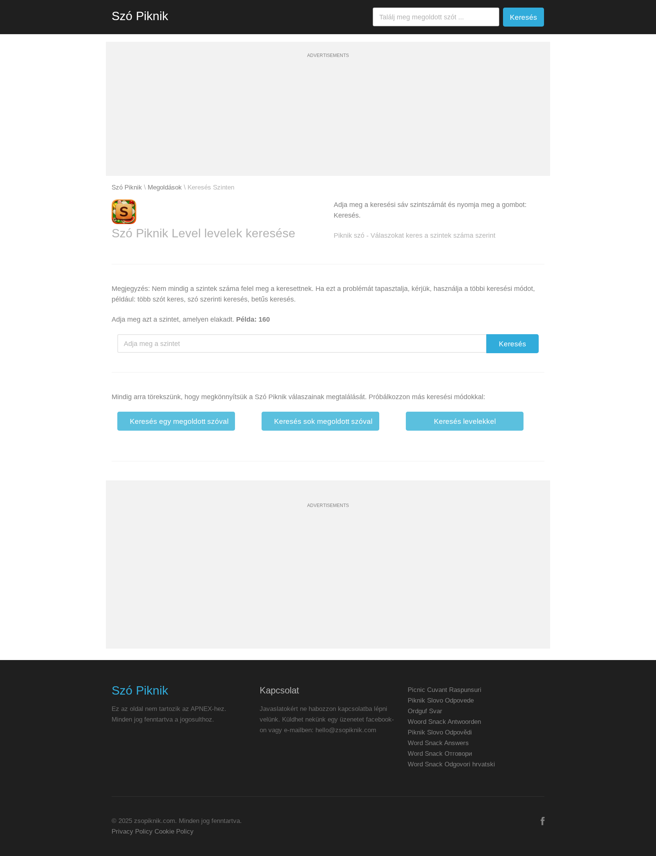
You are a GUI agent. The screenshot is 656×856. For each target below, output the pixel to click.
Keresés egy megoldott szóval (179, 421)
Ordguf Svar (425, 711)
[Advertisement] (328, 122)
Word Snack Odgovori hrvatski (451, 764)
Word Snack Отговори (440, 753)
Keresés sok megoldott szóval (323, 421)
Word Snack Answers (438, 743)
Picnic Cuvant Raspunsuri (444, 689)
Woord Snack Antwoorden (444, 721)
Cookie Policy (174, 831)
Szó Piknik (140, 16)
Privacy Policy (132, 831)
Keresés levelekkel (465, 421)
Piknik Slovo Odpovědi (440, 732)
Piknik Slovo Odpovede (441, 700)
